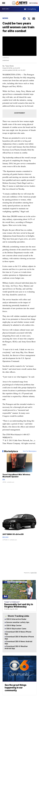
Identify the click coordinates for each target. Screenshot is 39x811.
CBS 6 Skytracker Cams (16, 629)
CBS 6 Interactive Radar (16, 619)
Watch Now (33, 3)
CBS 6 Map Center (14, 625)
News (5, 18)
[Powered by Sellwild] (33, 573)
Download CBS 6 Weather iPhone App (19, 638)
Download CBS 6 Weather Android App (16, 647)
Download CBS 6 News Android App (18, 643)
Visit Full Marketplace (30, 451)
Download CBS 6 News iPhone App (18, 633)
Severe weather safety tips (17, 622)
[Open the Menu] (3, 3)
